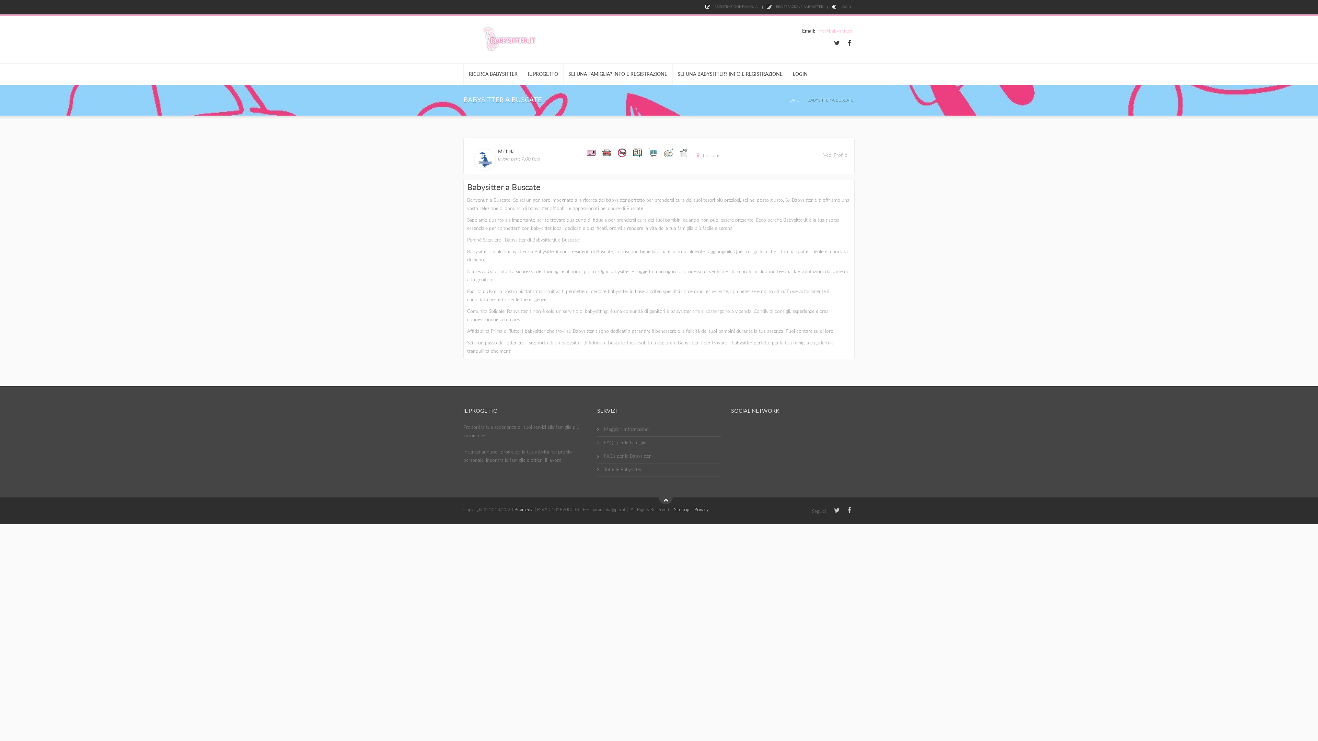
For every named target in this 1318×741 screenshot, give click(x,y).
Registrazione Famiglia (736, 7)
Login (845, 7)
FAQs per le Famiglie (625, 442)
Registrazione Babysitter (799, 7)
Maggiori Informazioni (627, 429)
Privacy (701, 510)
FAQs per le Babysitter (627, 456)
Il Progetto (543, 74)
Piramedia (524, 510)
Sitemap (681, 510)
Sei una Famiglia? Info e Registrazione (617, 74)
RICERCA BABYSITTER (493, 74)
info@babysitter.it (835, 31)
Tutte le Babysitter (622, 469)
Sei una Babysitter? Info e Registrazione (730, 74)
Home (792, 100)
